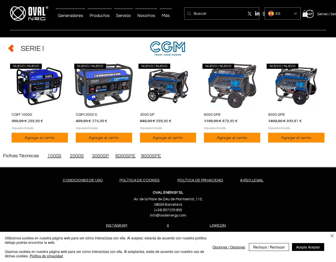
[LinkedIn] (257, 13)
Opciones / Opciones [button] (229, 247)
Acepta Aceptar (308, 247)
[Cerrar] (332, 236)
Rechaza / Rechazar (269, 247)
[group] (168, 103)
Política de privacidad (46, 255)
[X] (249, 13)
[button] (305, 13)
